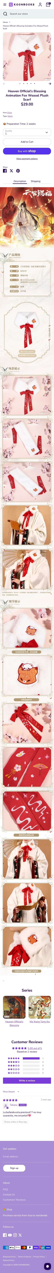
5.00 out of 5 (35, 1048)
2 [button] (23, 83)
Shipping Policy (9, 1256)
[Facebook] (5, 1235)
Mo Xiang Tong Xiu (40, 1021)
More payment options (27, 158)
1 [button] (20, 83)
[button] (14, 1058)
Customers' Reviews (14, 1199)
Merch (10, 116)
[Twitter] (20, 1235)
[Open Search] (5, 14)
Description (20, 181)
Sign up (14, 1168)
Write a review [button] (27, 1080)
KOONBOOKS (23, 1265)
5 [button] (34, 83)
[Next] (50, 83)
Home (5, 22)
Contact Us (9, 1194)
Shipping (35, 181)
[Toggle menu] (4, 5)
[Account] (40, 3)
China (9, 112)
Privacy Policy (39, 1256)
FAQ (5, 1189)
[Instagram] (15, 1235)
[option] (27, 56)
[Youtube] (10, 1235)
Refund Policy (8, 1260)
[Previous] (4, 83)
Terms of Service (24, 1256)
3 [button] (27, 83)
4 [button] (30, 83)
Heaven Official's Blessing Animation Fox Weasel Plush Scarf (25, 27)
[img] (10, 1100)
